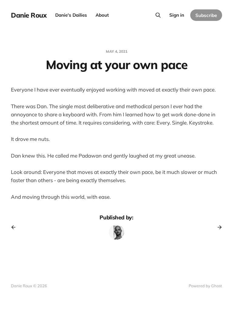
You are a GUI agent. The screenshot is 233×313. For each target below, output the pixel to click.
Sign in (176, 15)
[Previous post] (15, 227)
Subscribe (206, 15)
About (102, 15)
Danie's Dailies (71, 15)
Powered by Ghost (205, 285)
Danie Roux (29, 15)
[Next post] (217, 227)
